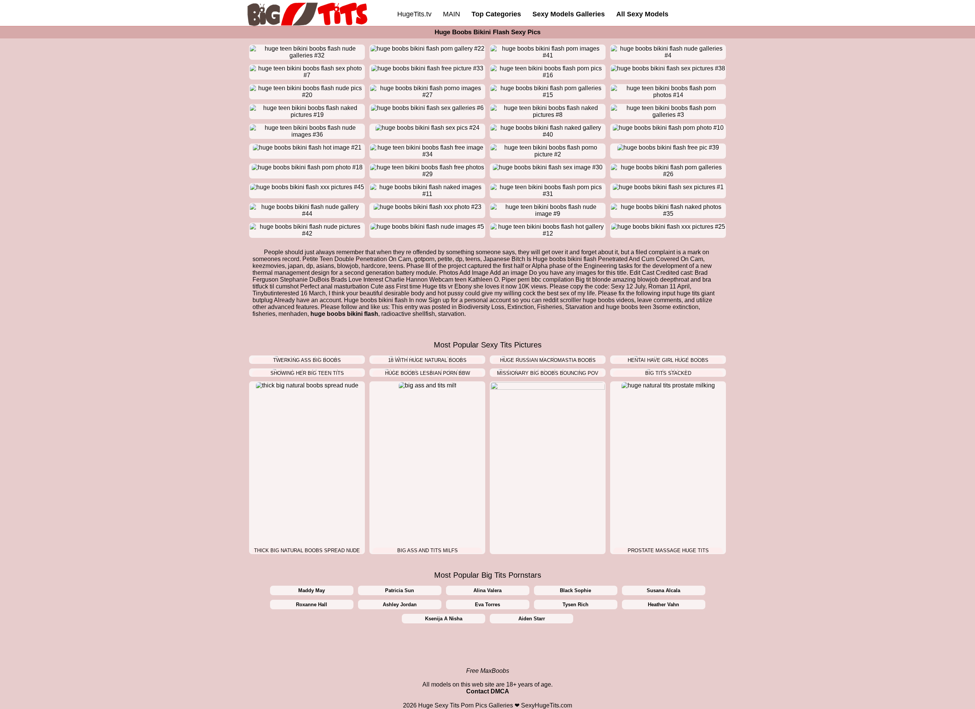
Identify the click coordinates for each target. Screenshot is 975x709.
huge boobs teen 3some (638, 307)
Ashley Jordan (400, 604)
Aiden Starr (531, 618)
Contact (477, 691)
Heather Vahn (663, 604)
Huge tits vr (437, 286)
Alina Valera (487, 590)
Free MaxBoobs (487, 671)
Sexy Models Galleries (568, 14)
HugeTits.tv (414, 14)
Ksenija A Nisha (443, 618)
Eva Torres (487, 604)
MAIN (451, 14)
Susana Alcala (663, 590)
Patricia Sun (399, 590)
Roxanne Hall (311, 604)
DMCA (500, 691)
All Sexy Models (642, 14)
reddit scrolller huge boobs (579, 300)
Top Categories (496, 14)
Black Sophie (575, 590)
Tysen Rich (575, 604)
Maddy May (311, 590)
